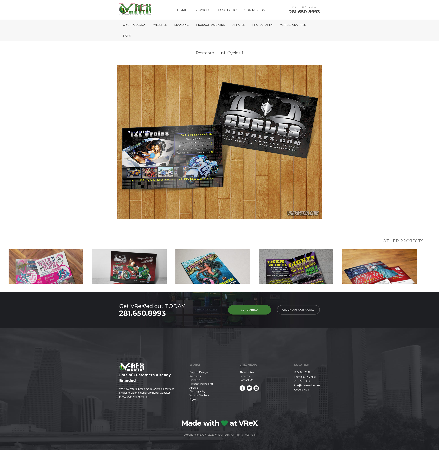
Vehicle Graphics (293, 24)
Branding (181, 24)
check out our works (298, 309)
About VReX (247, 372)
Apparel (239, 24)
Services (202, 10)
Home (182, 10)
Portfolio (227, 10)
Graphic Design (134, 24)
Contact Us (254, 10)
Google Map (301, 389)
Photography (262, 24)
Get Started (249, 309)
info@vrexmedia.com (307, 385)
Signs (127, 35)
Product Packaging (210, 24)
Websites (160, 24)
